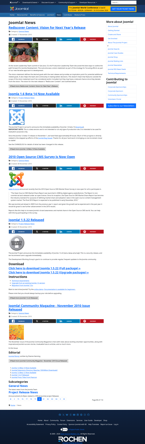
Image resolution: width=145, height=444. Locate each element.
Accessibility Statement (35, 424)
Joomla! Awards (113, 49)
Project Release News (27, 98)
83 (52, 399)
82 (48, 399)
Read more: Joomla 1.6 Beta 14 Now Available (28, 149)
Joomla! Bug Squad (45, 138)
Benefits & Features (37, 15)
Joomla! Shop (113, 57)
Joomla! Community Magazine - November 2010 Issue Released (49, 307)
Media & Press (79, 15)
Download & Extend (30, 2)
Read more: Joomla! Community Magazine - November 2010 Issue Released (39, 361)
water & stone (14, 189)
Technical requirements (20, 281)
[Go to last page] (64, 399)
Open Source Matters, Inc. (70, 434)
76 (22, 399)
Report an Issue (106, 424)
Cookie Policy (62, 424)
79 (35, 399)
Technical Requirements (117, 73)
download (79, 127)
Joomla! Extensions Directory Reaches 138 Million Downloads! (35, 370)
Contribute (68, 15)
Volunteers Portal (114, 99)
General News (24, 31)
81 (44, 399)
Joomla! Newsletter (115, 65)
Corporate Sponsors (115, 91)
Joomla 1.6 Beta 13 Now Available (24, 368)
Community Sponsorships (117, 95)
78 (31, 399)
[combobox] (123, 2)
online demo (38, 289)
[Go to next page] (60, 399)
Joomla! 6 (50, 15)
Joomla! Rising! (14, 356)
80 (39, 399)
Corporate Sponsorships (117, 87)
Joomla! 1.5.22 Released (26, 220)
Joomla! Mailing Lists (115, 61)
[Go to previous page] (14, 399)
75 (18, 399)
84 (56, 399)
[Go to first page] (11, 399)
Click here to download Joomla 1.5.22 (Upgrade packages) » (49, 272)
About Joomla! (22, 15)
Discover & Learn (48, 2)
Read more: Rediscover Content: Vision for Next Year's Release (34, 86)
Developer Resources (88, 2)
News (59, 15)
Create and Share (114, 34)
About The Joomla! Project (117, 42)
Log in (116, 424)
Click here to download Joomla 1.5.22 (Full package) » (44, 268)
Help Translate (93, 424)
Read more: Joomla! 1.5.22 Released (24, 298)
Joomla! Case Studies (115, 53)
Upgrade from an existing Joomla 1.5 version (28, 283)
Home (12, 15)
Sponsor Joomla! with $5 (78, 424)
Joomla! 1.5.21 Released (20, 375)
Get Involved (112, 38)
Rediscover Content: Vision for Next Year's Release (47, 27)
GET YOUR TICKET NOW (123, 9)
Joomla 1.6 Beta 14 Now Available (34, 94)
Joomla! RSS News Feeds (117, 69)
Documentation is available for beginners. (59, 289)
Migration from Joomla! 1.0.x (22, 285)
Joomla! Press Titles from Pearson (24, 377)
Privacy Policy (50, 424)
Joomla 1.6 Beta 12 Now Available (24, 373)
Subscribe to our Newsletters (121, 105)
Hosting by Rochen (73, 443)
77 (27, 399)
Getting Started (113, 30)
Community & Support (67, 2)
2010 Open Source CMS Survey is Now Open (42, 157)
